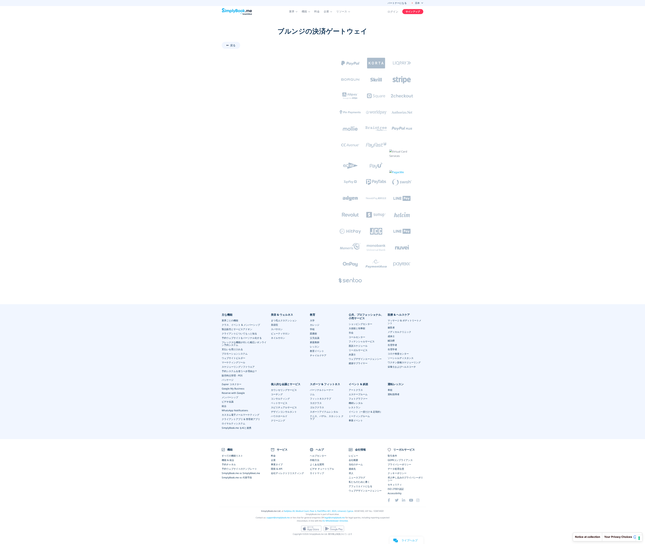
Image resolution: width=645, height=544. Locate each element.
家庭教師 (314, 342)
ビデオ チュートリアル (322, 468)
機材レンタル (356, 403)
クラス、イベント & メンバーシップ (241, 324)
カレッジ (314, 324)
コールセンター (357, 337)
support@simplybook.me (278, 517)
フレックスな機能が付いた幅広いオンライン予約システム (244, 344)
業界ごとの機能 (230, 320)
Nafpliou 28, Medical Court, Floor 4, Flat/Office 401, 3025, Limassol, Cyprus (318, 511)
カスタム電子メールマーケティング (240, 414)
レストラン (354, 407)
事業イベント (356, 420)
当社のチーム (356, 464)
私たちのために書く (359, 481)
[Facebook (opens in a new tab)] (391, 500)
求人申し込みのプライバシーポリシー (405, 479)
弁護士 (352, 354)
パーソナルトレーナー (321, 389)
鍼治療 (391, 340)
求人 (351, 473)
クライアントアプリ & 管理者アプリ (241, 419)
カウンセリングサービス (284, 389)
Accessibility (394, 493)
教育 (312, 314)
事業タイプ (277, 464)
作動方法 (314, 460)
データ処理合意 (396, 468)
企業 (273, 460)
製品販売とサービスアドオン (237, 329)
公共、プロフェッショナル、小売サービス (366, 316)
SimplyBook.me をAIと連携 (236, 427)
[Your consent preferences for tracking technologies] (639, 538)
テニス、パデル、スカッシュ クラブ (326, 417)
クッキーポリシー (397, 473)
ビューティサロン (280, 333)
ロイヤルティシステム (233, 423)
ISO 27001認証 (396, 488)
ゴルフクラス (317, 407)
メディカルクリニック (399, 331)
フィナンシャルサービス (362, 341)
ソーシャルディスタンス (401, 358)
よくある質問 (317, 464)
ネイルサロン (278, 337)
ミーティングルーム (359, 416)
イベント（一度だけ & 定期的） (365, 411)
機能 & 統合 (228, 460)
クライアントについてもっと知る (239, 333)
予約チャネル (229, 464)
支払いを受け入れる (232, 349)
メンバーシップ (230, 397)
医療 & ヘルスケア (399, 314)
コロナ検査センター (398, 353)
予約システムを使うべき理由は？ (239, 371)
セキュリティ (395, 484)
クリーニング (278, 420)
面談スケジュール (358, 345)
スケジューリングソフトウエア (238, 366)
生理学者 (392, 345)
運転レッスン (396, 384)
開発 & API (276, 468)
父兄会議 (314, 337)
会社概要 (353, 460)
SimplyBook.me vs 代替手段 (237, 477)
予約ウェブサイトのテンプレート (239, 468)
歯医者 (391, 327)
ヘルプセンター (318, 455)
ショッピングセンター (360, 324)
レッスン (314, 346)
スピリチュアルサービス (284, 407)
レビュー (353, 455)
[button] (293, 11)
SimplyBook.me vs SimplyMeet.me (241, 473)
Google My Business (233, 388)
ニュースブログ (357, 477)
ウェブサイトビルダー (233, 358)
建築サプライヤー (358, 363)
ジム (312, 394)
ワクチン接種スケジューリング (404, 362)
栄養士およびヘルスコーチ (402, 366)
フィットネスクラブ (320, 398)
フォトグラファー (358, 398)
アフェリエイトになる (360, 486)
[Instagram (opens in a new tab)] (419, 500)
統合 (224, 406)
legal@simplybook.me (334, 517)
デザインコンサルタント (284, 411)
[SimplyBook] (237, 11)
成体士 (391, 336)
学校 (312, 329)
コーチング (277, 394)
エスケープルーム (358, 394)
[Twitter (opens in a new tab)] (398, 500)
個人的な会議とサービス (285, 384)
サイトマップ (317, 473)
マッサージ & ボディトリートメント (404, 322)
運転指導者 (393, 394)
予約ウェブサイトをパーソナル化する (242, 337)
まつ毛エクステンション (284, 320)
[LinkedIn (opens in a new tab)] (405, 500)
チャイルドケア (318, 355)
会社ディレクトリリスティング (287, 473)
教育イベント (317, 351)
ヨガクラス (316, 403)
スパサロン (277, 329)
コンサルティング (280, 398)
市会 (351, 332)
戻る (232, 45)
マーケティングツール (233, 362)
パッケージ (227, 379)
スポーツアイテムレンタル (324, 411)
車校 (390, 389)
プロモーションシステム (235, 353)
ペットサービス (279, 403)
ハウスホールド (279, 416)
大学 (312, 320)
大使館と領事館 (357, 328)
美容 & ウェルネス (282, 314)
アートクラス (356, 389)
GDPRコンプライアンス (400, 460)
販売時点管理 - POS (232, 375)
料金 (317, 11)
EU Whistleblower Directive (335, 520)
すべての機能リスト (232, 455)
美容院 (274, 324)
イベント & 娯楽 (358, 384)
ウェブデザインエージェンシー (365, 358)
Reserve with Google (233, 392)
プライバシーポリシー (399, 464)
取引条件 (392, 455)
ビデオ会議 (227, 401)
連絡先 (352, 468)
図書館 (313, 333)
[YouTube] (412, 500)
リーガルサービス (358, 350)
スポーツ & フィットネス (325, 384)
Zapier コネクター (231, 384)
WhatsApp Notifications (235, 410)
